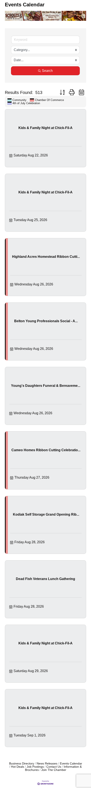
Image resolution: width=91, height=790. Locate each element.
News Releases (47, 763)
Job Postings (35, 766)
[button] (62, 92)
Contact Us (53, 766)
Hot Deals (17, 766)
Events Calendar (71, 763)
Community (19, 100)
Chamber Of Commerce (49, 100)
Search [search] (47, 70)
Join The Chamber (53, 770)
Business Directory (21, 763)
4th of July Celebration (26, 103)
